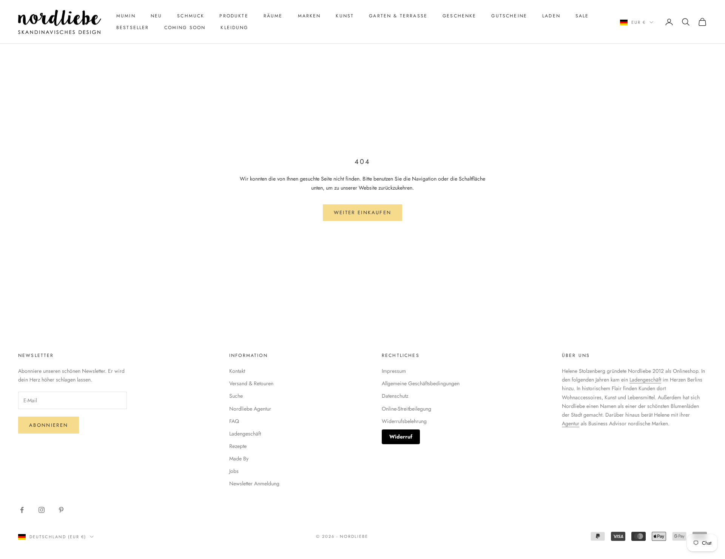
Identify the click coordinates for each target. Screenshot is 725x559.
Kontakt (237, 371)
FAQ (234, 421)
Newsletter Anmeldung (254, 483)
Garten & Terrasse (398, 15)
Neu (156, 15)
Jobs (234, 471)
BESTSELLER (132, 27)
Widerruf (400, 436)
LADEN (551, 15)
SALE (582, 15)
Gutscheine (509, 15)
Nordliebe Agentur (250, 408)
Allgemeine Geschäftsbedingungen (421, 383)
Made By (238, 458)
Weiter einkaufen (362, 212)
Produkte (233, 15)
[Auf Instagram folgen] (41, 510)
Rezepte (238, 446)
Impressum (394, 371)
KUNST (345, 15)
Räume (273, 15)
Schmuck (190, 15)
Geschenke (459, 15)
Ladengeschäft (245, 433)
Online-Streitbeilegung (406, 408)
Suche (236, 396)
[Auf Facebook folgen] (22, 510)
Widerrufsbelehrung (404, 421)
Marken (309, 15)
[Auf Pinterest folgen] (61, 510)
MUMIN (126, 15)
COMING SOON (185, 27)
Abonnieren (48, 425)
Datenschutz (395, 396)
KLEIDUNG (234, 27)
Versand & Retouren (251, 383)
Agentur (570, 423)
